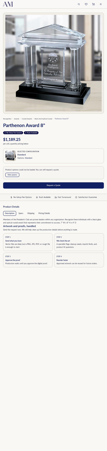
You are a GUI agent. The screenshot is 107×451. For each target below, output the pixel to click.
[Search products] (79, 4)
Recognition (7, 119)
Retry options (12, 175)
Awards (16, 119)
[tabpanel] (53, 220)
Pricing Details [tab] (44, 213)
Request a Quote (53, 185)
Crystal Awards (27, 119)
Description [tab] (9, 213)
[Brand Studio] (86, 4)
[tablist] (53, 213)
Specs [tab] (21, 213)
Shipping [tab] (30, 213)
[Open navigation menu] (101, 4)
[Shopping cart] (93, 4)
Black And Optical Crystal (43, 119)
